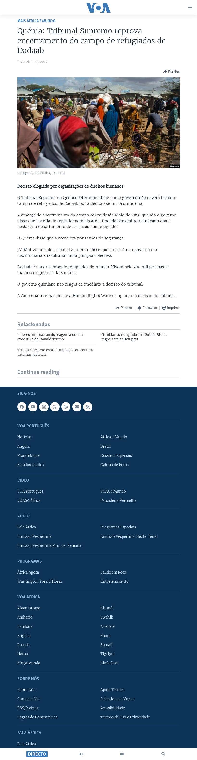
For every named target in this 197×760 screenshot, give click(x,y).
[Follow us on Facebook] (21, 406)
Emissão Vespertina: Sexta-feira (128, 536)
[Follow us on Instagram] (43, 406)
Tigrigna (108, 654)
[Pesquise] (163, 754)
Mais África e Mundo (36, 21)
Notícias (24, 437)
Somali (106, 645)
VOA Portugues (30, 491)
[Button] (171, 71)
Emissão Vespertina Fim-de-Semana (49, 545)
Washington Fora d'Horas (39, 581)
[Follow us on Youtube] (32, 406)
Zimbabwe (109, 663)
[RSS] (87, 406)
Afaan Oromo (28, 608)
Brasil (105, 446)
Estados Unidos (30, 464)
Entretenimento (114, 581)
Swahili (106, 617)
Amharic (24, 617)
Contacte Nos (28, 699)
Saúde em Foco (113, 572)
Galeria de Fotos (114, 464)
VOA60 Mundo (113, 491)
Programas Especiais (118, 527)
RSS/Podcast (28, 708)
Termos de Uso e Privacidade (125, 717)
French (23, 645)
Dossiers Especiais (116, 455)
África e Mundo (113, 437)
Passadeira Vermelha (118, 500)
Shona (105, 635)
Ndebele (107, 626)
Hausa (22, 654)
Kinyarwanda (28, 663)
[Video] (122, 754)
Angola (23, 446)
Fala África (26, 527)
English (24, 635)
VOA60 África (29, 500)
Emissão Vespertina (34, 536)
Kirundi (107, 608)
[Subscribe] (76, 406)
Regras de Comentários (37, 717)
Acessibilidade (112, 708)
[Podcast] (65, 406)
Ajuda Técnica (112, 690)
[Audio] (81, 754)
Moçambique (28, 455)
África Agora (28, 572)
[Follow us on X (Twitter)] (54, 406)
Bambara (25, 626)
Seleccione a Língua (117, 699)
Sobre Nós (26, 690)
